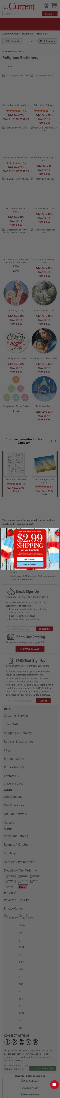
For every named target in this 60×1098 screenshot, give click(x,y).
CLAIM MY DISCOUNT (30, 564)
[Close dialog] (57, 530)
